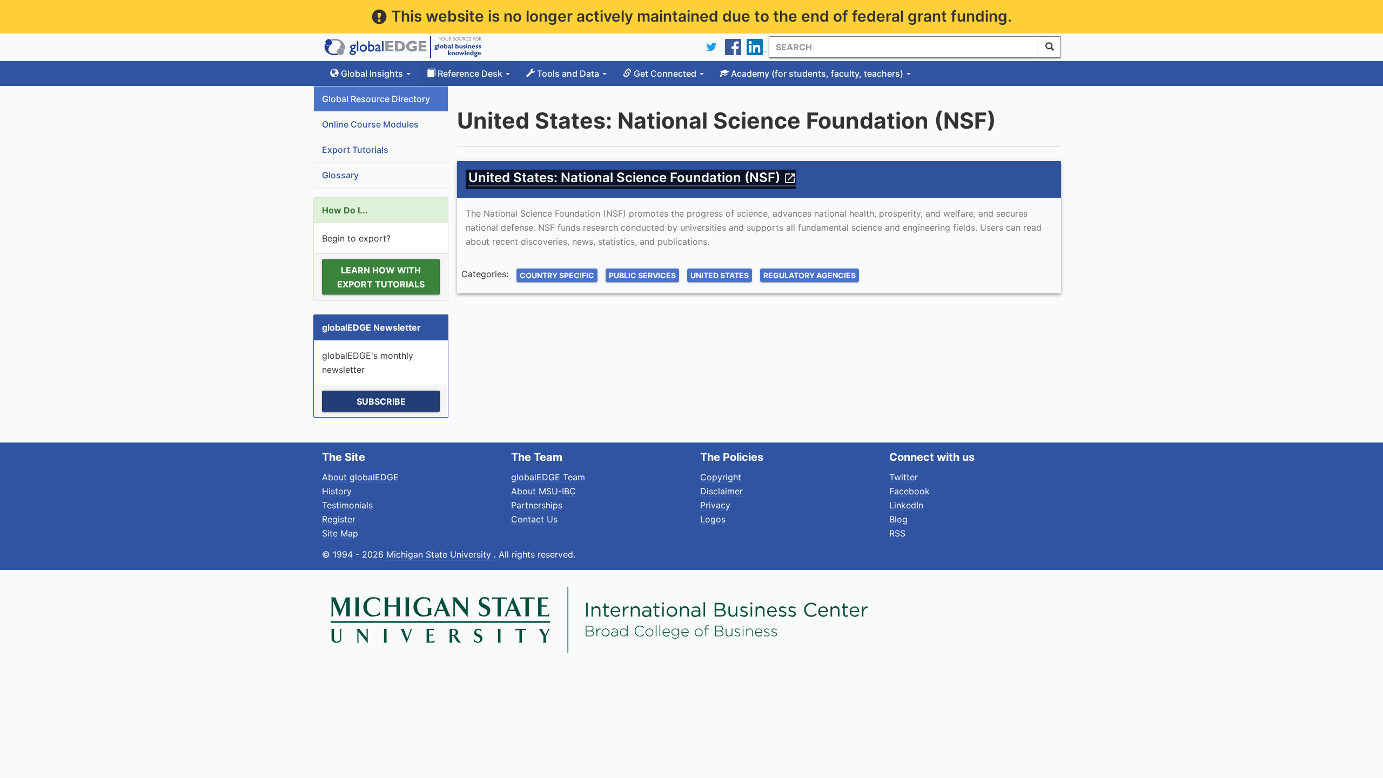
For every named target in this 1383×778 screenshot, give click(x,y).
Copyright (720, 477)
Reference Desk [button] (470, 73)
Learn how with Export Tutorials (381, 277)
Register (338, 519)
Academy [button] (816, 73)
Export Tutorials (355, 149)
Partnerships (536, 505)
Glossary (340, 175)
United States (719, 275)
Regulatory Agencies (809, 275)
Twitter (903, 477)
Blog (898, 519)
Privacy (715, 505)
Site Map (340, 533)
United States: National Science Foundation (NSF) (632, 177)
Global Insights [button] (372, 73)
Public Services (642, 275)
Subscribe (381, 401)
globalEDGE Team (548, 477)
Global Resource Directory (376, 98)
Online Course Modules (370, 124)
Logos (713, 519)
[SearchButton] (1049, 47)
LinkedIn (906, 505)
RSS (897, 533)
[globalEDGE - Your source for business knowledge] (403, 47)
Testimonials (347, 505)
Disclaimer (721, 491)
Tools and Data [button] (568, 73)
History (337, 491)
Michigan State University (440, 554)
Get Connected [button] (665, 73)
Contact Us (534, 519)
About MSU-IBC (543, 491)
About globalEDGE (360, 477)
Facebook (909, 491)
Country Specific (557, 275)
